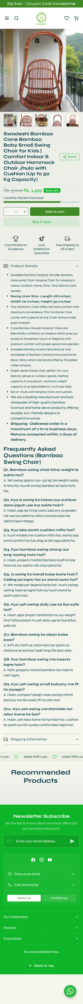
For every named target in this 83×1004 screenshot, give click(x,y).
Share (72, 157)
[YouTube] (50, 860)
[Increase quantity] (24, 211)
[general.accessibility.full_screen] (77, 35)
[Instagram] (41, 860)
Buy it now (41, 222)
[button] (7, 18)
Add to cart (54, 212)
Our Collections (16, 917)
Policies (10, 928)
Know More (12, 938)
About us (24, 898)
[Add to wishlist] (76, 105)
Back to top (44, 965)
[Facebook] (33, 860)
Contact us (59, 898)
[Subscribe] (72, 841)
